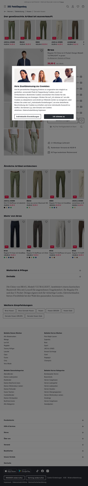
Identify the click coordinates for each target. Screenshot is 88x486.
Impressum (42, 110)
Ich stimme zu (59, 116)
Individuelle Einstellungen (27, 116)
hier (31, 108)
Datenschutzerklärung (30, 110)
